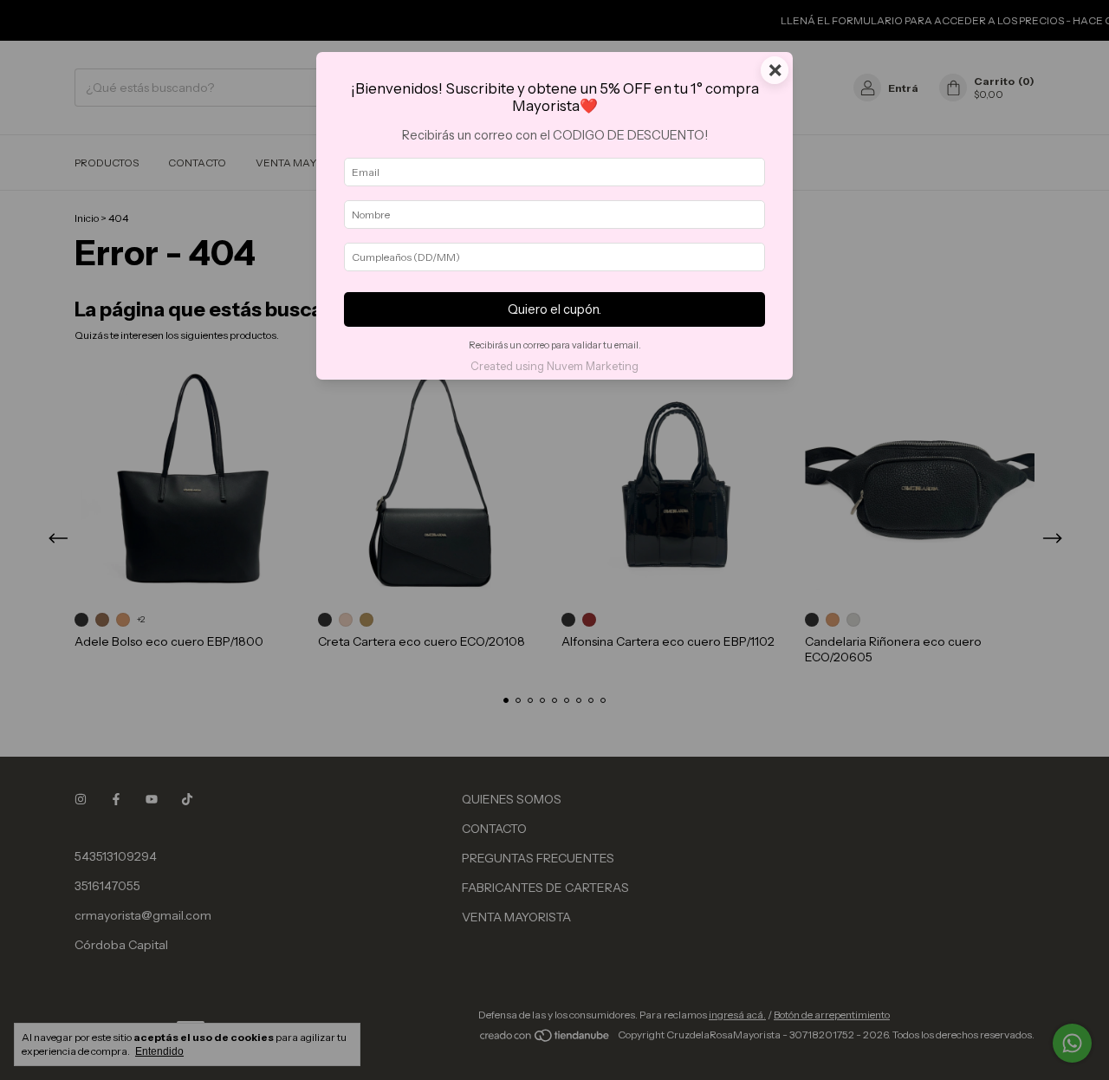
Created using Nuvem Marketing (554, 366)
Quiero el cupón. (554, 309)
